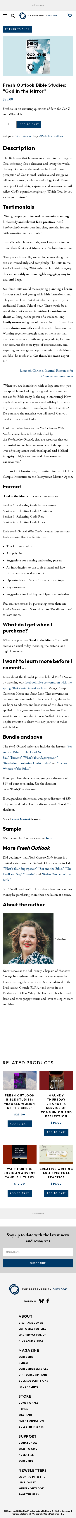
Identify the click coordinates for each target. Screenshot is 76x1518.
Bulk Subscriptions (33, 1380)
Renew (23, 1362)
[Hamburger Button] (5, 16)
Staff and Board (31, 1322)
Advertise (26, 1454)
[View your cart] (69, 15)
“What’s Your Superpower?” (40, 757)
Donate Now (28, 1442)
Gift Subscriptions (33, 1374)
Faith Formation (31, 1420)
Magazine (29, 1350)
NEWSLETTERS (33, 1470)
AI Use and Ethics (31, 1340)
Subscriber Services (33, 1368)
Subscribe (38, 1263)
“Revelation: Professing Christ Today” (27, 763)
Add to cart (29, 124)
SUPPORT (28, 1436)
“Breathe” (16, 757)
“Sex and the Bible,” (51, 869)
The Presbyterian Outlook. (37, 1511)
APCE (42, 136)
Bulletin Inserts (31, 1426)
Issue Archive (28, 1386)
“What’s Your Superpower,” (20, 869)
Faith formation (23, 136)
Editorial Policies (32, 1328)
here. (49, 838)
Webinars (25, 1414)
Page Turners (29, 1494)
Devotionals (28, 1402)
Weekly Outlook (31, 1488)
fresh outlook (55, 136)
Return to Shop (17, 29)
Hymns (23, 1408)
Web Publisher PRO (54, 1513)
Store (25, 1396)
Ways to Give (28, 1448)
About (26, 1316)
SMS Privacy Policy (32, 1334)
